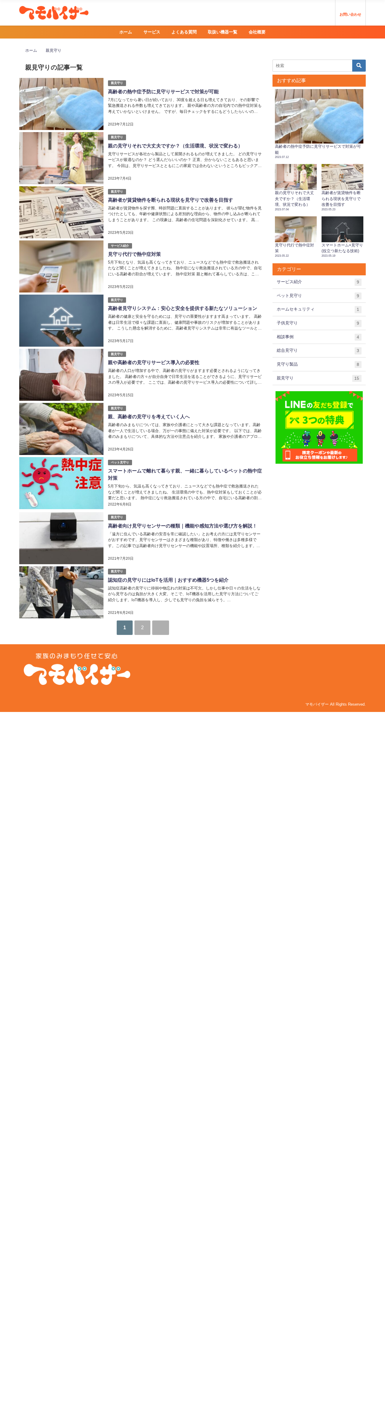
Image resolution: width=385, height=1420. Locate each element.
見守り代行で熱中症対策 (134, 254)
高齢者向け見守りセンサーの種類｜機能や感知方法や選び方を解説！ (182, 525)
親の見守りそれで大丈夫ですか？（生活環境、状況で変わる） (175, 145)
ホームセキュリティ (318, 309)
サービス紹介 (120, 245)
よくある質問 (184, 31)
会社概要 (257, 31)
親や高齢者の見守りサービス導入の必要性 (153, 362)
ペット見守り (120, 462)
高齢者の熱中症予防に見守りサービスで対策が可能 (163, 91)
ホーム (125, 31)
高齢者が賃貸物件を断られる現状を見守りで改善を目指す (170, 200)
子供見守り (318, 323)
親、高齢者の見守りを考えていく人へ (149, 416)
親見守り (117, 83)
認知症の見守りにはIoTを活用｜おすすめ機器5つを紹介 (168, 580)
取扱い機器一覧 (222, 31)
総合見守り (318, 350)
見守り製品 (318, 364)
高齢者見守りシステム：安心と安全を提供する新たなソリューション (182, 308)
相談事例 (318, 336)
